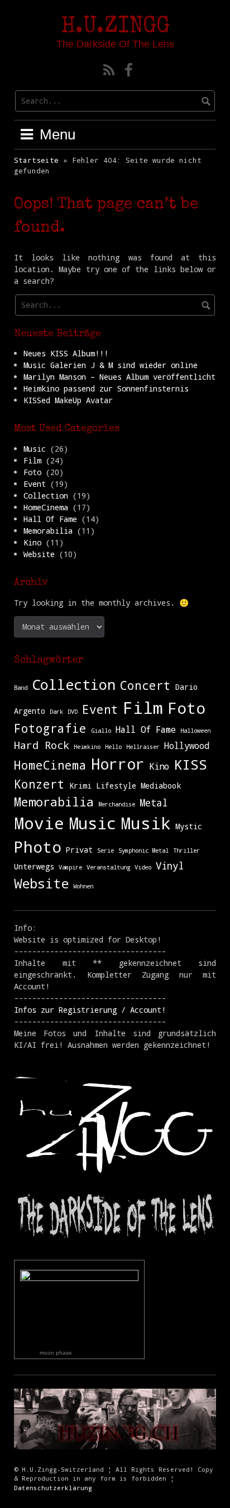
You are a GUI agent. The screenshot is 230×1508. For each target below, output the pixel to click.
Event (34, 483)
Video (143, 867)
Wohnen (83, 886)
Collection (45, 495)
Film (32, 460)
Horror (118, 764)
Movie (39, 823)
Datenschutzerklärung (53, 1487)
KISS (190, 764)
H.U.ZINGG (115, 27)
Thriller (186, 850)
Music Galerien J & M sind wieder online (110, 365)
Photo (37, 846)
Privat (79, 850)
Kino (32, 542)
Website (39, 554)
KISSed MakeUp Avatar (68, 400)
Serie (105, 850)
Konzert (39, 784)
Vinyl (170, 865)
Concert (145, 685)
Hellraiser (143, 747)
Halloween (195, 730)
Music (34, 448)
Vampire (70, 867)
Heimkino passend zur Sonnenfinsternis (106, 388)
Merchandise (116, 804)
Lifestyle (116, 786)
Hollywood (186, 745)
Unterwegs (34, 867)
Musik (146, 823)
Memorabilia (48, 530)
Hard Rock (41, 745)
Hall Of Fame (50, 519)
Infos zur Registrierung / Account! (90, 1009)
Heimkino (87, 747)
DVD (73, 712)
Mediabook (161, 786)
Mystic (188, 826)
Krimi (80, 786)
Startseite (36, 160)
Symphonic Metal (143, 850)
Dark (56, 712)
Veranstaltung (108, 867)
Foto (32, 472)
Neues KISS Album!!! (65, 353)
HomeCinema (45, 507)
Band (20, 688)
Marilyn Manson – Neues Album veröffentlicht (119, 376)
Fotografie (50, 728)
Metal (153, 802)
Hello (113, 747)
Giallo (101, 730)
